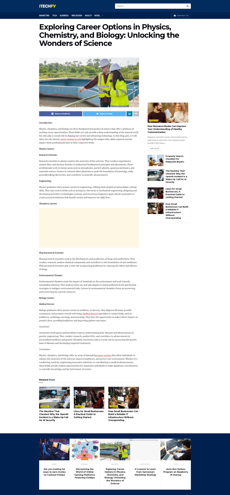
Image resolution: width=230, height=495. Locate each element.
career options (104, 355)
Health (88, 15)
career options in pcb (70, 139)
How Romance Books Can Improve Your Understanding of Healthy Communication (167, 129)
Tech (54, 15)
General (44, 406)
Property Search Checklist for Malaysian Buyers (175, 159)
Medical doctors (90, 313)
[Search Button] (188, 6)
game (54, 464)
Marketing (44, 15)
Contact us (182, 16)
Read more (154, 148)
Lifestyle (153, 120)
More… (98, 15)
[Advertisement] (89, 228)
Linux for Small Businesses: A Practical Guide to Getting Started (89, 414)
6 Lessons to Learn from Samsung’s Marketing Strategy (145, 472)
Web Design (76, 15)
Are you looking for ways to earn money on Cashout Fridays (54, 472)
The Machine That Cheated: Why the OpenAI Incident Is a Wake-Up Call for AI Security (176, 176)
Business (64, 15)
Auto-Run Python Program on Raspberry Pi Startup (175, 472)
